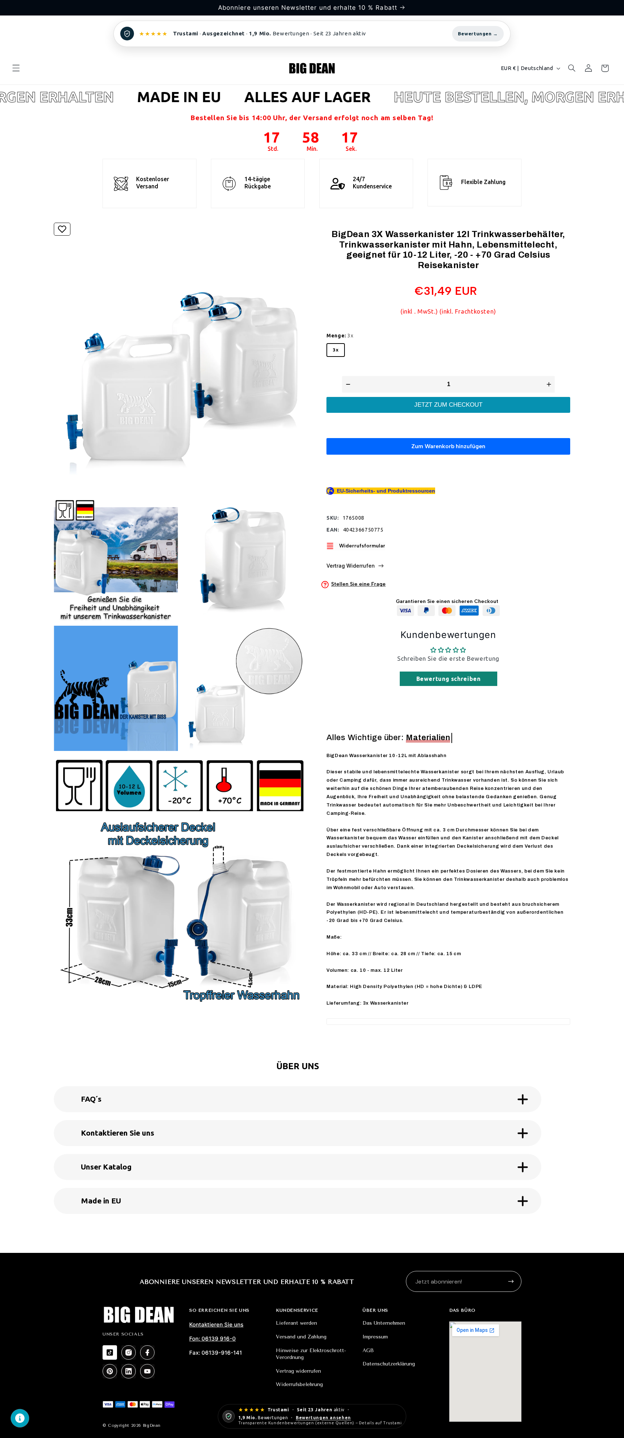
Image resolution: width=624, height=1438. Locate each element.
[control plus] (550, 384)
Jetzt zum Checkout (448, 404)
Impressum (375, 1337)
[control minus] (347, 384)
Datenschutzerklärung (389, 1364)
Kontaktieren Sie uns (216, 1324)
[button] (16, 68)
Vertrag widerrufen (298, 1371)
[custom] (110, 1352)
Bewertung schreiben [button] (448, 679)
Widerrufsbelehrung (299, 1384)
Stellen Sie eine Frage (358, 584)
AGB (368, 1350)
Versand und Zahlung (301, 1337)
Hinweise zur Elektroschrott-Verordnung (311, 1354)
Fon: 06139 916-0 (212, 1338)
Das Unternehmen (384, 1323)
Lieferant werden (296, 1323)
